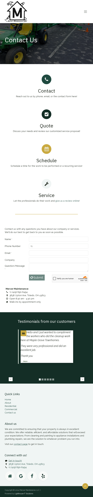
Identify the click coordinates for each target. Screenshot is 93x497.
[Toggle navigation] (85, 12)
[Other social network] (10, 476)
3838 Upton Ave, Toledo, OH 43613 (26, 464)
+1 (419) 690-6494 (17, 467)
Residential (10, 406)
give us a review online (67, 201)
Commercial (11, 409)
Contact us (10, 412)
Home (8, 399)
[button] (85, 486)
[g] (21, 476)
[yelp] (43, 476)
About (8, 403)
